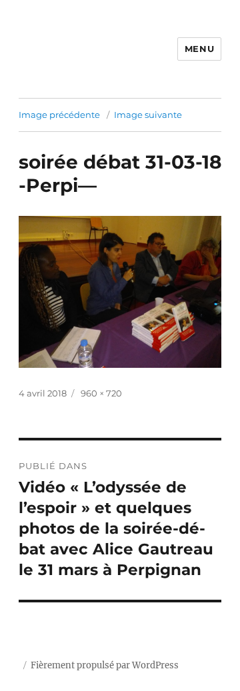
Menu (199, 48)
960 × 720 (101, 393)
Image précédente (59, 114)
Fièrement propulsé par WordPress (105, 665)
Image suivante (148, 114)
